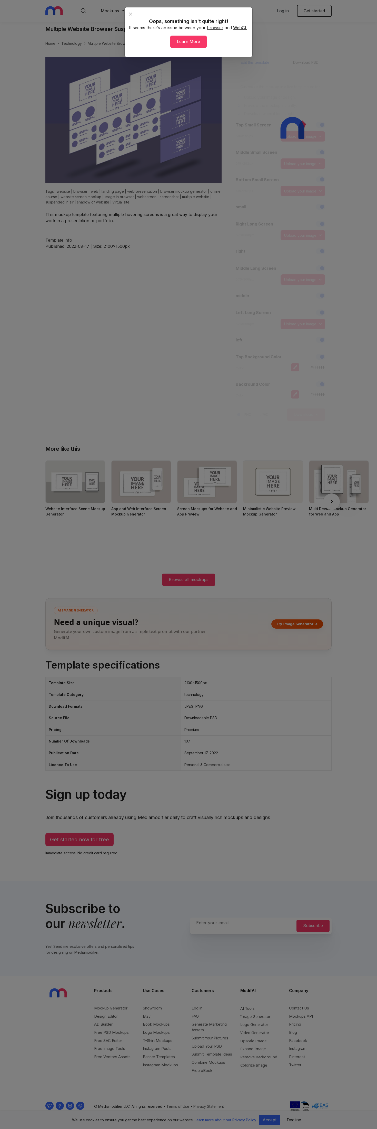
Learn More (188, 41)
